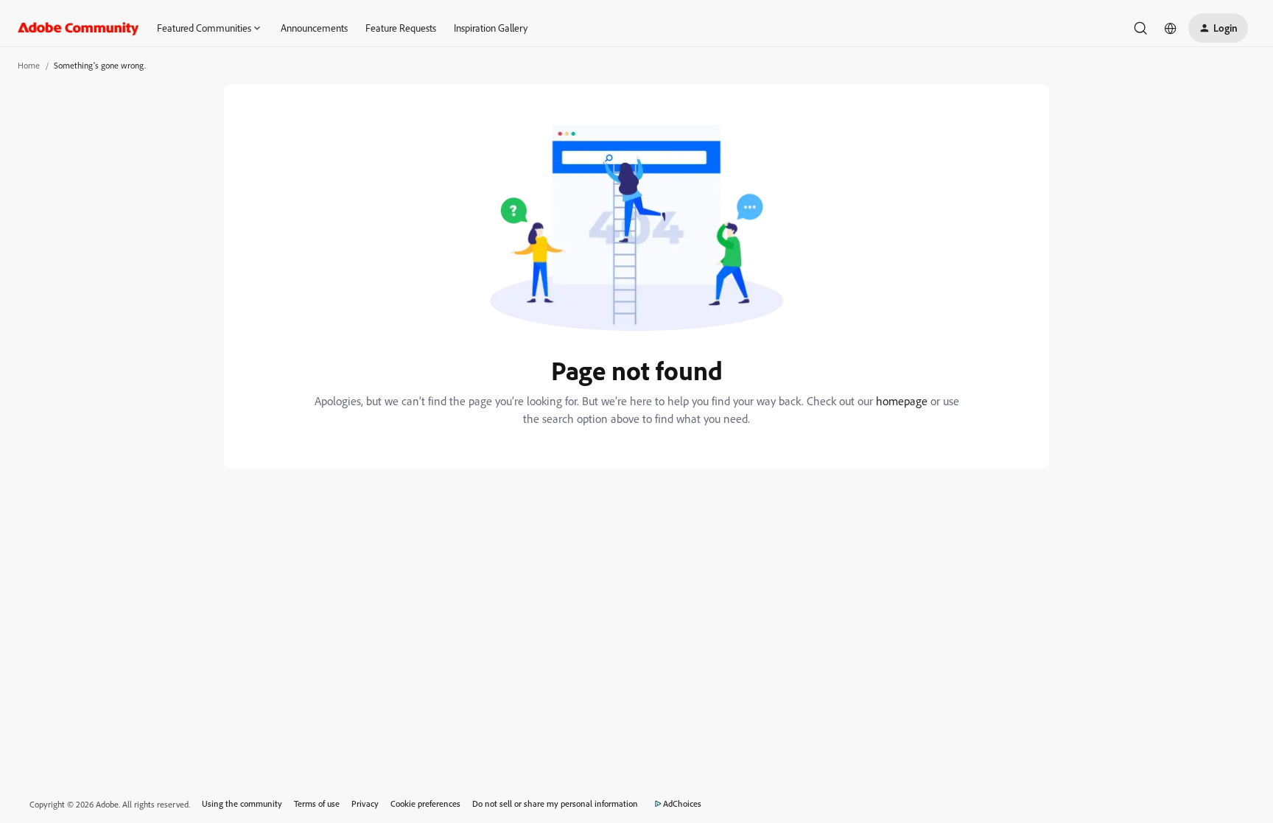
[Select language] (1170, 28)
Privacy (365, 803)
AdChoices (682, 803)
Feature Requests (400, 27)
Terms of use (317, 803)
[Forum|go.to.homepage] (78, 28)
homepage (901, 400)
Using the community (242, 803)
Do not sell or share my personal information (555, 803)
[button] (1218, 28)
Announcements (314, 27)
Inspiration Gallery (490, 27)
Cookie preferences (425, 803)
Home (29, 65)
